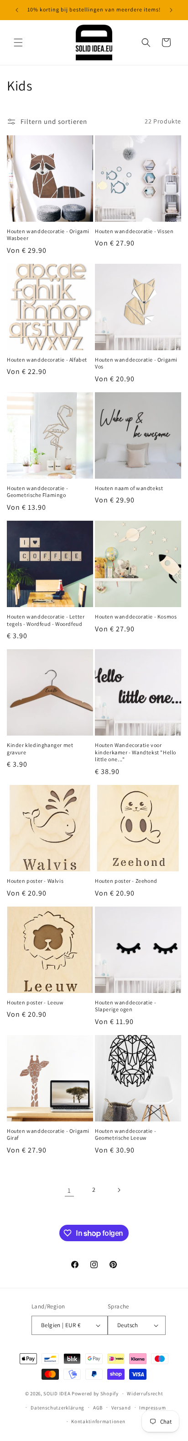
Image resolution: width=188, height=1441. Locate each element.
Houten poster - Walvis (35, 880)
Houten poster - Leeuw (35, 1002)
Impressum (152, 1407)
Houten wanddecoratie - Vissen (134, 231)
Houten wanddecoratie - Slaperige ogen (125, 1006)
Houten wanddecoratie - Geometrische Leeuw (125, 1134)
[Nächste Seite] (119, 1190)
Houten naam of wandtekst (129, 488)
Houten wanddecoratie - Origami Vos (136, 363)
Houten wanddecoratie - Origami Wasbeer (48, 235)
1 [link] (69, 1190)
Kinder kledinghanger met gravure (40, 749)
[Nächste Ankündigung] (171, 10)
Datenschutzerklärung (57, 1407)
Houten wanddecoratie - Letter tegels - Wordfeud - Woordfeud (45, 620)
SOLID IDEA (56, 1393)
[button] (18, 42)
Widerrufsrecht (145, 1393)
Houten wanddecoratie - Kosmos (136, 616)
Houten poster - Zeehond (126, 880)
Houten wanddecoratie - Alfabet (47, 359)
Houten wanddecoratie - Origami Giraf (48, 1134)
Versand (121, 1407)
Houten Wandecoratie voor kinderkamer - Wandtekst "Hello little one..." (135, 752)
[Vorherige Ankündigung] (17, 10)
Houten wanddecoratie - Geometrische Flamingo (37, 492)
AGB (98, 1407)
